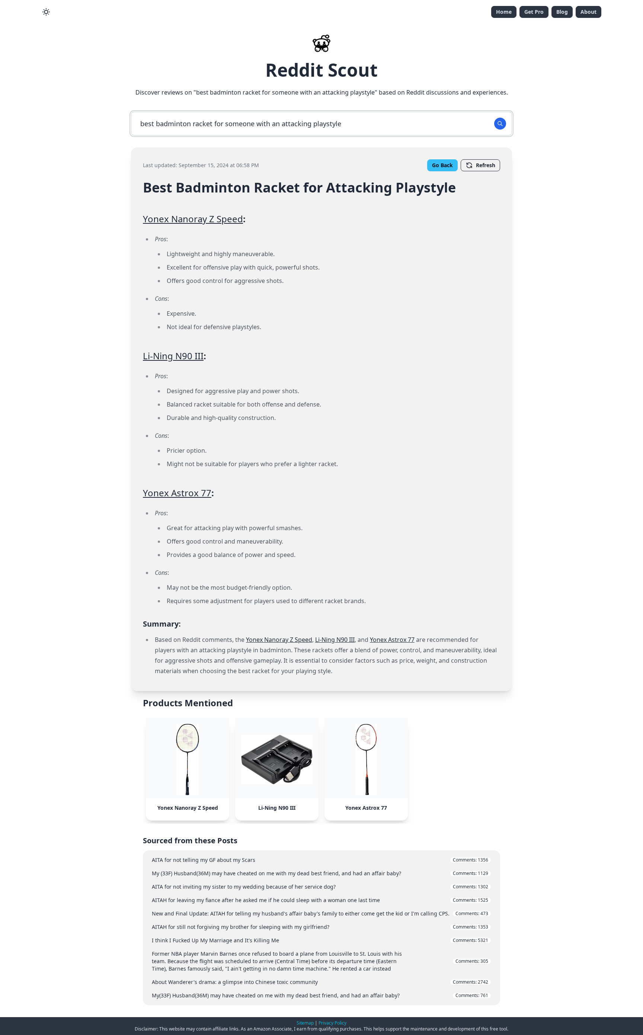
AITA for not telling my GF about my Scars (320, 859)
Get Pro (534, 11)
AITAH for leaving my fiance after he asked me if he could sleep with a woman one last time (320, 900)
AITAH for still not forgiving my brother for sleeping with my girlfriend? (320, 926)
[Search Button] (500, 124)
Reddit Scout (321, 70)
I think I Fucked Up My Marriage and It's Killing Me (320, 940)
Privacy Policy (332, 1023)
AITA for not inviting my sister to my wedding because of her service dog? (320, 886)
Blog (562, 11)
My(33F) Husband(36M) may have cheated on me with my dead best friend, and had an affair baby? (320, 995)
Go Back (442, 165)
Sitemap (305, 1023)
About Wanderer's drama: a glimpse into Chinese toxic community (320, 981)
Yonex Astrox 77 (177, 493)
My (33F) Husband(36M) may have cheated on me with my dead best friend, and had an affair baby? (320, 873)
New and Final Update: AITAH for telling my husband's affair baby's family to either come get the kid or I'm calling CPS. (320, 913)
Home (504, 11)
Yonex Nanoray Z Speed (193, 219)
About (588, 11)
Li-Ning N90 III (173, 356)
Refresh (485, 165)
